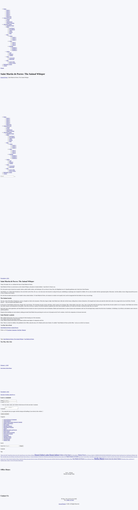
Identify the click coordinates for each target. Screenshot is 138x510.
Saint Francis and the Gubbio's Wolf (60, 456)
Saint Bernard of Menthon (131, 455)
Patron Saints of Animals (9, 432)
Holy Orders (6, 424)
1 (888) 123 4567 (70, 500)
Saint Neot (109, 456)
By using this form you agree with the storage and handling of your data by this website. (22, 411)
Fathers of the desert (65, 455)
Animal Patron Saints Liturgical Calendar (12, 422)
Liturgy (5, 428)
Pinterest (24, 330)
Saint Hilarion (92, 456)
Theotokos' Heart (7, 437)
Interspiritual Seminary (8, 427)
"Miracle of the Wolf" (4, 455)
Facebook (9, 330)
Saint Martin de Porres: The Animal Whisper (13, 339)
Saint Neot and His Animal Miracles (128, 456)
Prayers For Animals (8, 433)
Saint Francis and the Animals (49, 456)
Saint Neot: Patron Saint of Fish (116, 456)
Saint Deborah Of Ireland (19, 456)
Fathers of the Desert (8, 423)
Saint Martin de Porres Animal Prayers (101, 456)
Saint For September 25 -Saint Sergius (37, 456)
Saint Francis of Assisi (72, 456)
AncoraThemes (62, 504)
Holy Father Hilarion (74, 455)
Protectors (89, 455)
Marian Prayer (82, 455)
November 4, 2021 (5, 278)
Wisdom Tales (6, 440)
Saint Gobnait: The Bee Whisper (6, 368)
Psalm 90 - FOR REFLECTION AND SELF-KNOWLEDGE (101, 455)
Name (2, 400)
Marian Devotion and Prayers (10, 430)
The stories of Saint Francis (18, 460)
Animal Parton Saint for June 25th (13, 455)
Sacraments (6, 435)
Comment (3, 408)
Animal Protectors (23, 455)
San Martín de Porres (29, 339)
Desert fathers (54, 455)
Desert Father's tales (42, 455)
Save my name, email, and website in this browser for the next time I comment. (20, 404)
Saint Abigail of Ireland (115, 455)
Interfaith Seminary (7, 426)
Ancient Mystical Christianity (10, 419)
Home (2, 77)
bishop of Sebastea (31, 455)
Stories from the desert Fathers (113, 459)
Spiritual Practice (7, 436)
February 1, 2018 (4, 365)
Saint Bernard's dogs (123, 455)
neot (87, 455)
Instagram (14, 330)
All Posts (5, 77)
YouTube (19, 330)
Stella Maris (99, 458)
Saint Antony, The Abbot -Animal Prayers (8, 394)
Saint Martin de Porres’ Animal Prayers (9, 327)
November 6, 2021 (5, 391)
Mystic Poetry (6, 431)
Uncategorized (6, 439)
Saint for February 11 (27, 456)
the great (12, 460)
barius (27, 455)
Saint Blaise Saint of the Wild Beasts (9, 456)
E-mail (2, 402)
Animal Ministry (7, 421)
